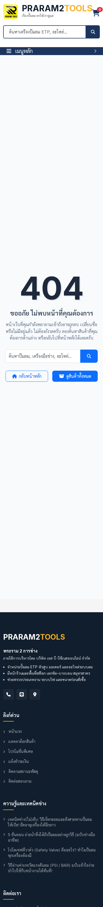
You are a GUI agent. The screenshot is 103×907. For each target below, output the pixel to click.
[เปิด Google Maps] (35, 694)
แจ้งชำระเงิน (18, 761)
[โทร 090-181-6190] (8, 694)
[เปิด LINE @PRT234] (21, 694)
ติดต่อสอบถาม (19, 781)
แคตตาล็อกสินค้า (21, 741)
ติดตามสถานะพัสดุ (22, 771)
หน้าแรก (14, 731)
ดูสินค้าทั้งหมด (78, 376)
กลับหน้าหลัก (30, 376)
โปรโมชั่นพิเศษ (20, 751)
